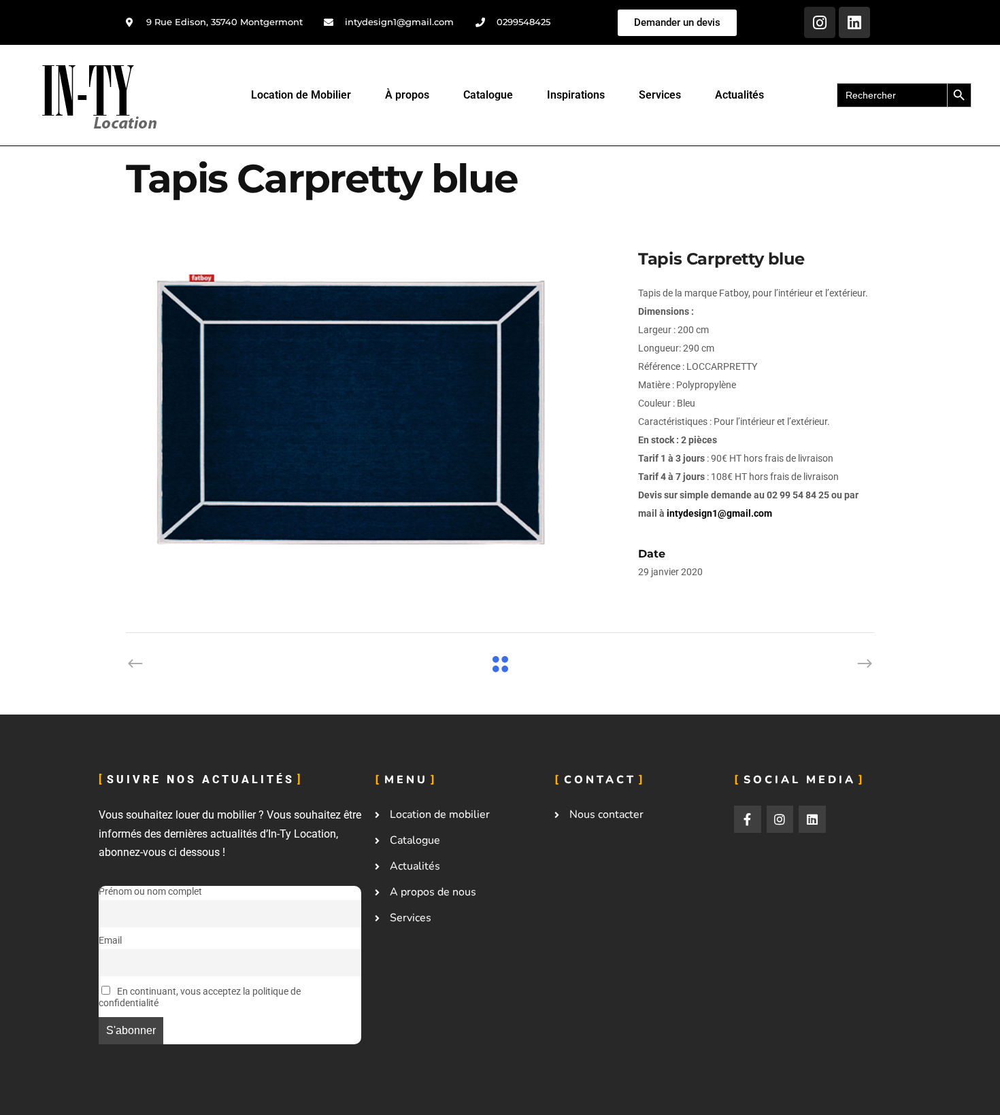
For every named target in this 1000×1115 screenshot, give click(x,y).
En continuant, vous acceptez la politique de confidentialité (200, 997)
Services (660, 94)
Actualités (739, 94)
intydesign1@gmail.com (719, 513)
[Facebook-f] (747, 819)
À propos (407, 94)
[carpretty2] (368, 410)
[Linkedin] (854, 22)
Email (110, 940)
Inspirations (576, 94)
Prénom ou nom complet (150, 891)
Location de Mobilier (301, 94)
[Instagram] (819, 22)
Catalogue (488, 94)
